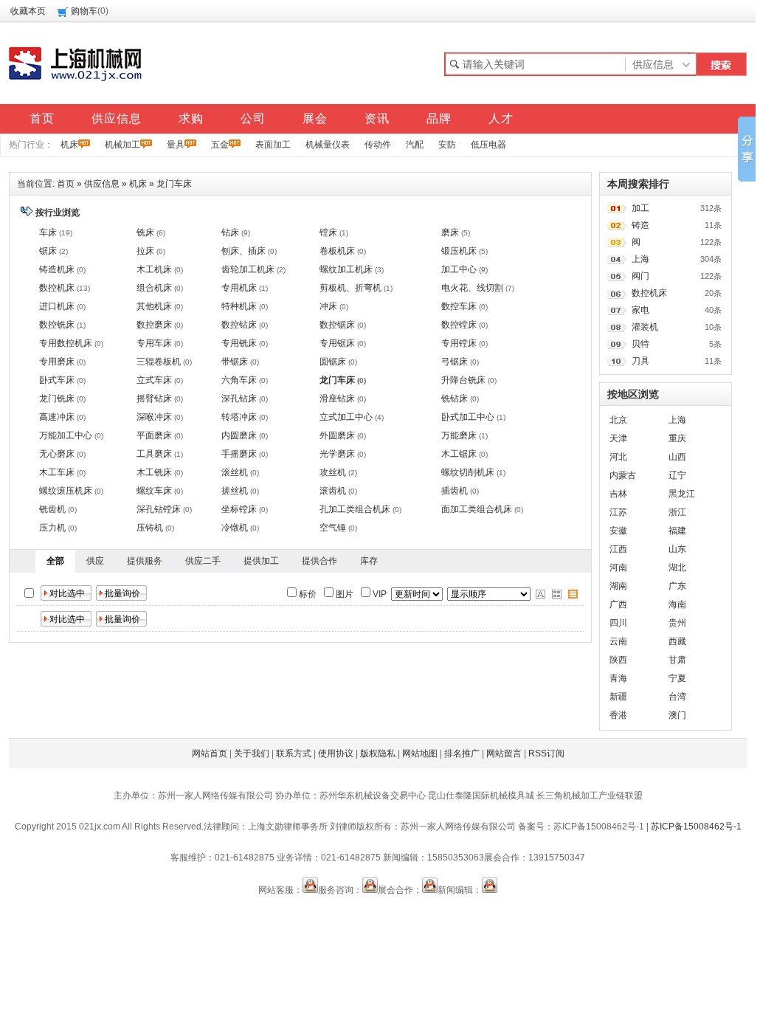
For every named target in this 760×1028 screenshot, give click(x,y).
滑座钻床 (337, 398)
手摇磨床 (239, 454)
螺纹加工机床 (346, 269)
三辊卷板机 (159, 361)
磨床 (450, 232)
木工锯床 (459, 454)
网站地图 (420, 753)
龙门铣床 (57, 398)
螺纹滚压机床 (65, 491)
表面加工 (273, 144)
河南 (618, 567)
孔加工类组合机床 (354, 509)
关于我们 (251, 753)
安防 (447, 144)
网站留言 (504, 753)
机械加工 (122, 144)
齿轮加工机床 (247, 269)
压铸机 (150, 527)
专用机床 (239, 288)
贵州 (677, 623)
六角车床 (239, 380)
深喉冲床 (154, 417)
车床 (48, 232)
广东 (677, 586)
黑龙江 (682, 494)
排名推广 (462, 753)
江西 (618, 549)
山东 (677, 549)
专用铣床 (239, 343)
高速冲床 (57, 417)
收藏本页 (28, 11)
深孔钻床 (239, 398)
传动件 (378, 144)
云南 (618, 641)
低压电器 (488, 144)
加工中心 (459, 269)
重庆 (677, 438)
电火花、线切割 (472, 288)
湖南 (618, 586)
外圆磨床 (337, 435)
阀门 (640, 276)
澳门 (677, 715)
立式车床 (154, 380)
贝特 (640, 344)
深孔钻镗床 (159, 509)
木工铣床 (154, 472)
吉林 (618, 494)
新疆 (618, 696)
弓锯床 (454, 361)
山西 (677, 457)
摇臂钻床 (154, 398)
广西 (618, 604)
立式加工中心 (346, 417)
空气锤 (332, 527)
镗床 (328, 232)
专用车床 (154, 343)
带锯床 (234, 361)
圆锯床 (332, 361)
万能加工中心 (65, 435)
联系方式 (293, 753)
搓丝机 (234, 491)
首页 (66, 184)
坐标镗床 (239, 509)
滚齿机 (332, 491)
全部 (55, 561)
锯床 (48, 251)
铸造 (640, 225)
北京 (618, 420)
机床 (69, 144)
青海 (618, 678)
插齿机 (454, 491)
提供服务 (144, 561)
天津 (618, 438)
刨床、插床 (243, 251)
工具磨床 (154, 454)
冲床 (328, 306)
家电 (640, 310)
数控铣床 (57, 325)
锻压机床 (459, 251)
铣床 (145, 232)
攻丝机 (332, 472)
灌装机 (645, 327)
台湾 (677, 696)
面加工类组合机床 (476, 509)
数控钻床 (239, 325)
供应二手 (203, 561)
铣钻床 (454, 398)
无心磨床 (57, 454)
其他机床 (154, 306)
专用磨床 (57, 361)
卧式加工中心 (467, 417)
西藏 (677, 641)
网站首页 (209, 753)
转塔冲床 (239, 417)
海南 (677, 604)
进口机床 (57, 306)
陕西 (618, 660)
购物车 (84, 11)
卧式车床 (57, 380)
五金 (220, 144)
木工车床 (57, 472)
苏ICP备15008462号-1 (696, 826)
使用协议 (335, 753)
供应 (95, 561)
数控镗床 (459, 325)
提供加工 (261, 561)
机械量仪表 (327, 144)
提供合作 (319, 561)
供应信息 (102, 184)
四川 (618, 623)
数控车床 (459, 306)
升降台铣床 (463, 380)
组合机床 (154, 288)
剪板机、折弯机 (350, 288)
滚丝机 (234, 472)
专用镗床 (459, 343)
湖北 (677, 567)
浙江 (677, 512)
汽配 (415, 144)
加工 (640, 208)
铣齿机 (52, 509)
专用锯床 (337, 343)
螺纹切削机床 (467, 472)
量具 (175, 144)
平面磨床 (154, 435)
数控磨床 (154, 325)
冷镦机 (234, 527)
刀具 (640, 361)
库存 (369, 561)
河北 (618, 457)
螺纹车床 (154, 491)
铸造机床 (57, 269)
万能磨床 (459, 435)
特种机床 (239, 306)
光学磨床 (337, 454)
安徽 (618, 530)
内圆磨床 (239, 435)
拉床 (145, 251)
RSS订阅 (546, 753)
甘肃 (677, 660)
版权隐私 (377, 753)
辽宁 (677, 475)
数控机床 (57, 288)
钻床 (230, 232)
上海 (640, 259)
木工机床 (154, 269)
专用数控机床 (65, 343)
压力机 (52, 527)
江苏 (618, 512)
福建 (677, 530)
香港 (618, 715)
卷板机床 (337, 251)
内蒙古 (622, 475)
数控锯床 (337, 325)
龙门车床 (174, 184)
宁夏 (677, 678)
